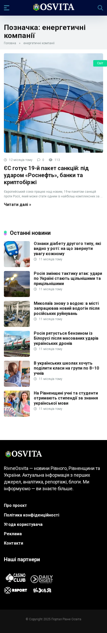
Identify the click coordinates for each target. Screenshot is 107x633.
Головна (10, 43)
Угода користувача (23, 524)
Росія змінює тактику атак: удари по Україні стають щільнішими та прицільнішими (68, 278)
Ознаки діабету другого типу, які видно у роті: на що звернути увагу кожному (67, 248)
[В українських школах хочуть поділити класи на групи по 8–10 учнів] (17, 385)
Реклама (13, 533)
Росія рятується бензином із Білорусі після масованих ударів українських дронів (66, 338)
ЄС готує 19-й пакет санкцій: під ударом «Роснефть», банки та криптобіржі (46, 175)
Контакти (13, 543)
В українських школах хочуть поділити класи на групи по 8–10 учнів (66, 368)
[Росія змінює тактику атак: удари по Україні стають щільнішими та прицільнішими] (17, 295)
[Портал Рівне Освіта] (53, 7)
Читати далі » (17, 204)
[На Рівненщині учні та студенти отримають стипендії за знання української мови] (17, 415)
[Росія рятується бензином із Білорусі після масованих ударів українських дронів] (17, 355)
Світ (100, 63)
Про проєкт (15, 505)
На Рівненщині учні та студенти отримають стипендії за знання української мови (66, 398)
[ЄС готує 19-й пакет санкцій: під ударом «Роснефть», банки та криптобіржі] (53, 103)
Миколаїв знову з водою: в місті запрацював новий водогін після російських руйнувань (66, 308)
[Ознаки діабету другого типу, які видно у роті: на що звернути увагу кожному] (17, 265)
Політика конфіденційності (31, 515)
